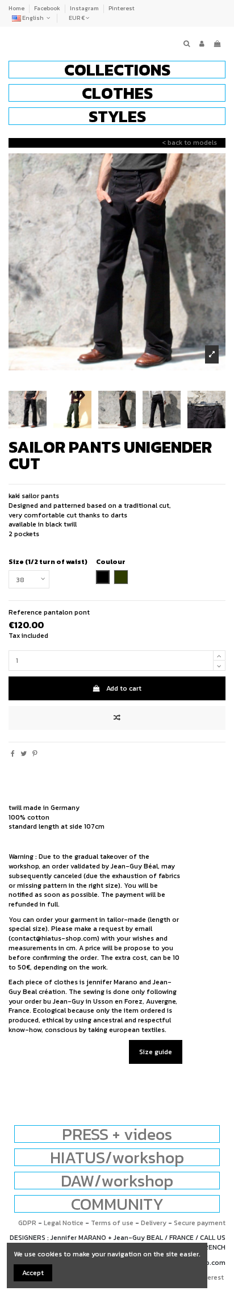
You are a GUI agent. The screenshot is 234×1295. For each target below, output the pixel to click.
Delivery (153, 1223)
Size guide (155, 1052)
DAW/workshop (117, 1180)
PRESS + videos (117, 1134)
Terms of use (112, 1223)
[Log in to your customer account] (202, 44)
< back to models (189, 142)
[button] (117, 69)
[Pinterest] (34, 754)
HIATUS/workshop (117, 1157)
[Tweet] (23, 754)
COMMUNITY (117, 1204)
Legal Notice (63, 1223)
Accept (33, 1273)
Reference (25, 612)
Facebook (47, 8)
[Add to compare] (117, 718)
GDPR (27, 1223)
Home (17, 8)
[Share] (13, 754)
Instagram (85, 8)
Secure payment (199, 1223)
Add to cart (123, 688)
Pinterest (121, 8)
